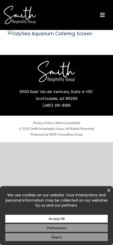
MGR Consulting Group (66, 134)
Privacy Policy (43, 123)
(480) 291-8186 (56, 105)
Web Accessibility (67, 123)
